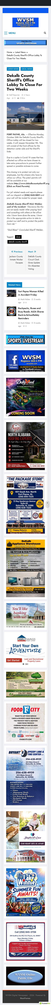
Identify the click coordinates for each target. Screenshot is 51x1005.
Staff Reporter (14, 95)
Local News (26, 69)
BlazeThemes (25, 998)
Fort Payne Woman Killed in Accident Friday (30, 293)
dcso (18, 236)
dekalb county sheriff (18, 241)
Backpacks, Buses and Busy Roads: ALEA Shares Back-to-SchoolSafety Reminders (31, 313)
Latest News (13, 69)
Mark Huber (25, 299)
